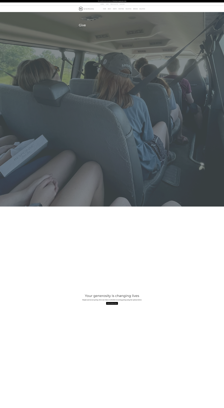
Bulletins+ (142, 8)
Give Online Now (112, 303)
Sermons (135, 8)
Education (128, 8)
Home (104, 8)
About (109, 8)
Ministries (121, 8)
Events (115, 8)
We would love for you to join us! (112, 1)
